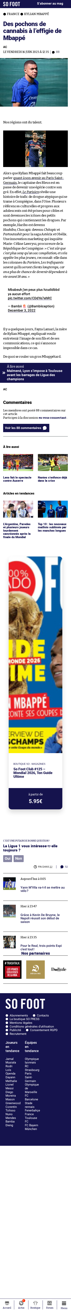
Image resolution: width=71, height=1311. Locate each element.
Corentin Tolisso (11, 1108)
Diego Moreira (11, 1094)
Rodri (9, 1066)
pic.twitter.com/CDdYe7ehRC (30, 298)
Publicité (15, 1030)
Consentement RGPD (44, 1030)
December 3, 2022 (22, 310)
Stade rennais (30, 1105)
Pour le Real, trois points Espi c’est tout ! (31, 933)
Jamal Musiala (11, 1060)
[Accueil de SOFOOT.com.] (11, 4)
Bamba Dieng (10, 1123)
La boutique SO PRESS (24, 1019)
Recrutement (18, 1034)
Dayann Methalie (11, 1079)
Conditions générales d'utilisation (32, 1026)
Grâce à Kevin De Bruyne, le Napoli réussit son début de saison (35, 904)
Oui (7, 858)
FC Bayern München (31, 1127)
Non (18, 858)
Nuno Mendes (11, 1116)
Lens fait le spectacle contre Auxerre (17, 457)
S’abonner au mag (50, 3)
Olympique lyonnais (32, 1060)
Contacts (43, 1015)
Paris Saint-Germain (30, 1077)
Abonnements (19, 1015)
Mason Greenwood (13, 1101)
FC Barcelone (31, 1097)
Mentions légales (21, 1023)
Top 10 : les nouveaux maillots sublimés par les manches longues (52, 506)
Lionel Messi (10, 1086)
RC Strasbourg (32, 1068)
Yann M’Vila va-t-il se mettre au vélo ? (29, 875)
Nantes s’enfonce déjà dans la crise (50, 457)
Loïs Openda (10, 1071)
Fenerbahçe (32, 1110)
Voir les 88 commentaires (23, 428)
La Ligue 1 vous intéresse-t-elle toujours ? (30, 847)
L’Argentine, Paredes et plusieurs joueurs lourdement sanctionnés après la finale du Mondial (17, 510)
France (29, 1114)
